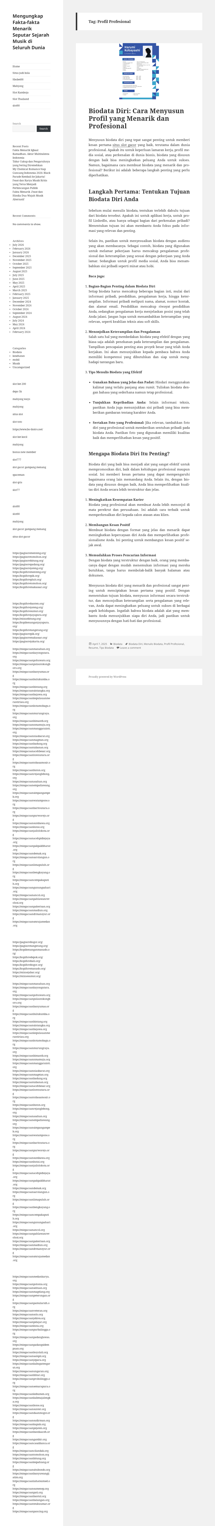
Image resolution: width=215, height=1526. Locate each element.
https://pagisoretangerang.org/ (30, 946)
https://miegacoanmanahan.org (31, 649)
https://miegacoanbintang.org (30, 687)
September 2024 (22, 313)
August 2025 (20, 271)
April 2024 (19, 328)
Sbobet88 (18, 79)
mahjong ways (21, 399)
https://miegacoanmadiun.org (30, 910)
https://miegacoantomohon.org (31, 1454)
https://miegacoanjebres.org (29, 1318)
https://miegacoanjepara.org (29, 1360)
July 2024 (18, 320)
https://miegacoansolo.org (28, 1314)
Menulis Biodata (153, 644)
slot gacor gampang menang (29, 467)
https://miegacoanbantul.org (29, 1496)
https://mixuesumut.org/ (27, 976)
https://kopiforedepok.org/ (28, 957)
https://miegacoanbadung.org (30, 743)
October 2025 (21, 264)
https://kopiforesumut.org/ (28, 611)
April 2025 (19, 286)
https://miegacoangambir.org (30, 1439)
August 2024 (20, 317)
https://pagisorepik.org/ (26, 634)
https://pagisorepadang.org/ (29, 564)
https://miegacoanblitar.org (29, 1375)
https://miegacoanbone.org (28, 1405)
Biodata (17, 352)
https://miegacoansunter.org (29, 1409)
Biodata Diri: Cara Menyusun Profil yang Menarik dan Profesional (136, 118)
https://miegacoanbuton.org (29, 770)
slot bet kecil (20, 437)
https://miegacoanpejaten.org (30, 1428)
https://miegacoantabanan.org (30, 747)
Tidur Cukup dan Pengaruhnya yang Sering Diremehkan (31, 163)
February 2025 (21, 294)
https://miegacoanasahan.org (30, 781)
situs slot (18, 414)
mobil (16, 359)
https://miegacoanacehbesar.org (31, 751)
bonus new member (24, 452)
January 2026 (21, 252)
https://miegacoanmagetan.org (30, 740)
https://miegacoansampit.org (29, 1356)
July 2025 (18, 275)
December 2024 (22, 301)
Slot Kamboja (21, 92)
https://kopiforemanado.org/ (29, 968)
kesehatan (19, 356)
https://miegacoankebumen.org (31, 1394)
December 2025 (22, 256)
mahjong (18, 406)
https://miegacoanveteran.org (30, 1310)
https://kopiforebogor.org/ (28, 965)
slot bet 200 (19, 384)
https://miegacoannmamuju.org (31, 724)
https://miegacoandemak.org (29, 853)
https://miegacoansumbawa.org (31, 823)
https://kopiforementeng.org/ (29, 572)
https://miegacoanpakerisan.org (31, 906)
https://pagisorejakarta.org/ (29, 641)
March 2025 (20, 290)
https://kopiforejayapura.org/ (30, 615)
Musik (16, 363)
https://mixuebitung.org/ (27, 618)
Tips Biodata (106, 647)
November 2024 (22, 305)
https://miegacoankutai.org (28, 827)
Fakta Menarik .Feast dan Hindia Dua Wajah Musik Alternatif (28, 195)
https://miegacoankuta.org (28, 1326)
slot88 (16, 105)
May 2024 (18, 324)
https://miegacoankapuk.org (29, 1424)
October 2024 (21, 309)
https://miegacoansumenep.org (31, 1488)
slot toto (17, 422)
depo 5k (17, 391)
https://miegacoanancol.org (29, 895)
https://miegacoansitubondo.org (31, 1470)
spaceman (19, 475)
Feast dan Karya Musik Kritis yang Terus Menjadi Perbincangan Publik (30, 184)
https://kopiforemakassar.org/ (30, 587)
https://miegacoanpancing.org (30, 1511)
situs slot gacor (21, 536)
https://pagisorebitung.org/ (28, 560)
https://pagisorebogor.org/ (28, 942)
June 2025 (19, 279)
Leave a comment (130, 647)
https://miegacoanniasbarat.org (31, 736)
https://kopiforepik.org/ (26, 576)
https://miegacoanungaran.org (31, 1371)
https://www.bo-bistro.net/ (28, 429)
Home (16, 66)
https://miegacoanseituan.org (30, 1288)
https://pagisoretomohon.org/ (30, 557)
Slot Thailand (21, 99)
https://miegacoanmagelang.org (31, 1292)
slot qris (17, 482)
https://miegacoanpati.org (28, 1492)
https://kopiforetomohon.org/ (30, 583)
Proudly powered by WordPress (107, 677)
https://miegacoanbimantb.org (30, 721)
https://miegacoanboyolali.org (30, 1352)
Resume (93, 647)
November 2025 (22, 260)
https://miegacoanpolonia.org (30, 1284)
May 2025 (18, 282)
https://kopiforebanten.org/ (28, 603)
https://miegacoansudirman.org (31, 1420)
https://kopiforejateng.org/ (28, 607)
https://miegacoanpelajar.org (30, 1322)
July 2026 (18, 245)
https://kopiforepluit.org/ (27, 579)
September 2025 (22, 267)
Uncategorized (21, 367)
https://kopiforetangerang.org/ (30, 630)
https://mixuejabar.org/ (26, 972)
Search (17, 123)
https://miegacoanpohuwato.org (31, 660)
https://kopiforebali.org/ (26, 961)
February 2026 (21, 248)
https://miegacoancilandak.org (31, 1451)
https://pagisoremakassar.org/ (30, 637)
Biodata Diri (136, 644)
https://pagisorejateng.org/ (28, 568)
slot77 (16, 490)
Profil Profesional (174, 644)
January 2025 (21, 298)
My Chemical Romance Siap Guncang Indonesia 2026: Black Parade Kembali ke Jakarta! (31, 172)
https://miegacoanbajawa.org (30, 694)
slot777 (17, 459)
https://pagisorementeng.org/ (29, 553)
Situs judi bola (21, 73)
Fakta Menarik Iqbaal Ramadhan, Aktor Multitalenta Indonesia (31, 153)
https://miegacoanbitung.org (29, 1458)
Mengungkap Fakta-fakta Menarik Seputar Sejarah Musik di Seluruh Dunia (31, 31)
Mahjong (18, 86)
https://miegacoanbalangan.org (31, 1500)
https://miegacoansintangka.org (31, 690)
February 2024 (21, 332)
